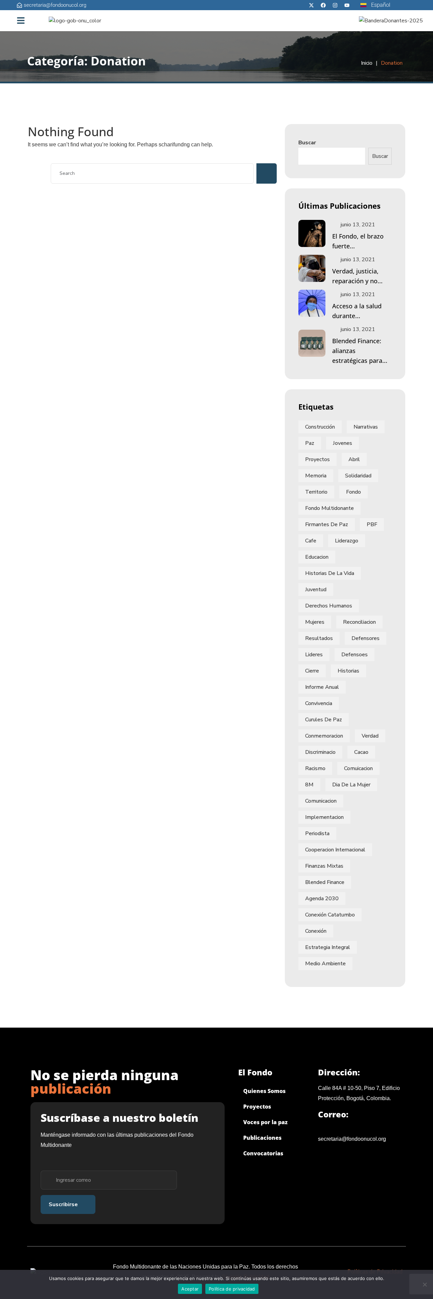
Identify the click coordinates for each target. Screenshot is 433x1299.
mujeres (314, 622)
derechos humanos (328, 606)
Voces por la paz (265, 1122)
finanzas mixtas (324, 866)
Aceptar (190, 1289)
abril (354, 459)
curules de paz (323, 719)
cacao (361, 752)
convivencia (318, 703)
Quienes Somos (264, 1091)
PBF (372, 524)
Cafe (310, 540)
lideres (314, 654)
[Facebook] (323, 5)
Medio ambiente (325, 963)
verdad (370, 736)
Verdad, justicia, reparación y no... (357, 276)
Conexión (315, 931)
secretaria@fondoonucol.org (352, 1139)
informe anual (322, 687)
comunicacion (321, 801)
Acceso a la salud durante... (357, 311)
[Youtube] (347, 5)
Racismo (315, 768)
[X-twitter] (311, 5)
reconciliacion (359, 622)
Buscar (307, 142)
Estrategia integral (327, 947)
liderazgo (346, 540)
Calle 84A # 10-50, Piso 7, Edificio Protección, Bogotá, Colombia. (359, 1093)
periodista (317, 833)
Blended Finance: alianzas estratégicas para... (359, 351)
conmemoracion (324, 736)
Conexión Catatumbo (330, 915)
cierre (312, 671)
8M (309, 784)
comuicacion (358, 768)
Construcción (320, 427)
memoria (315, 475)
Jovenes (342, 443)
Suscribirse (63, 1204)
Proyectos (317, 459)
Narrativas (366, 427)
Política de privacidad (232, 1289)
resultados (319, 638)
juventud (315, 589)
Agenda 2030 (322, 898)
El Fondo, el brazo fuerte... (358, 241)
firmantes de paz (326, 524)
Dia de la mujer (351, 784)
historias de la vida (329, 573)
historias (348, 671)
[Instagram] (335, 5)
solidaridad (358, 475)
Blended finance (324, 882)
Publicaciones (262, 1137)
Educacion (316, 557)
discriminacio (320, 752)
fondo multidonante (329, 508)
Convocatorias (263, 1153)
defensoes (354, 654)
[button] (21, 20)
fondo (353, 492)
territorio (316, 492)
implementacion (324, 817)
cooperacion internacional (335, 849)
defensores (365, 638)
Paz (309, 443)
